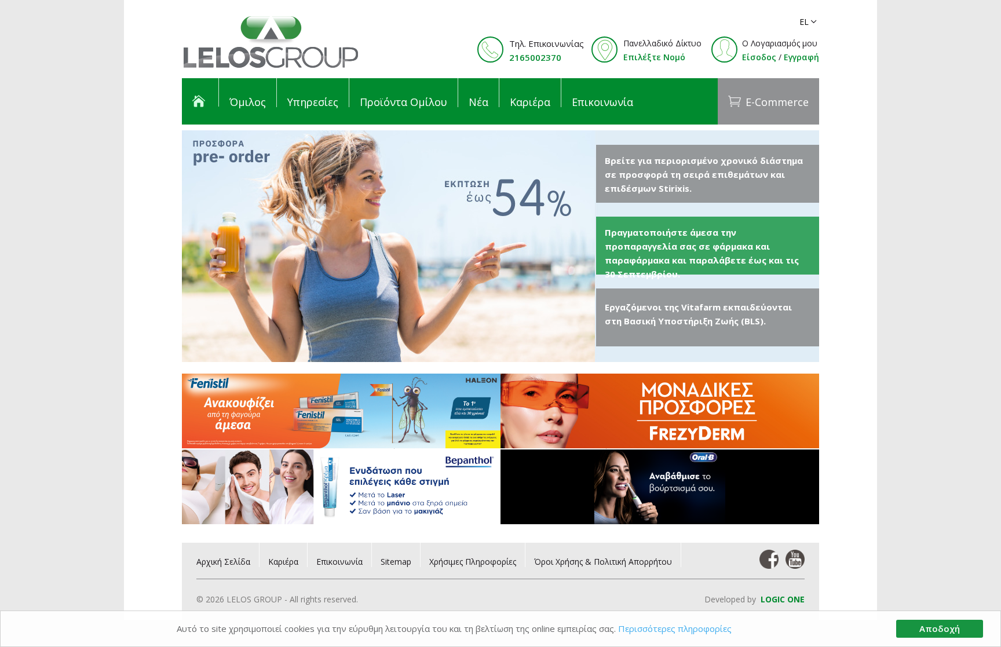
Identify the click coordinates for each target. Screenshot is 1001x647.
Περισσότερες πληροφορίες (675, 628)
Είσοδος (759, 57)
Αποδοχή (939, 628)
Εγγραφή (801, 57)
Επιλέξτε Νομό (654, 57)
